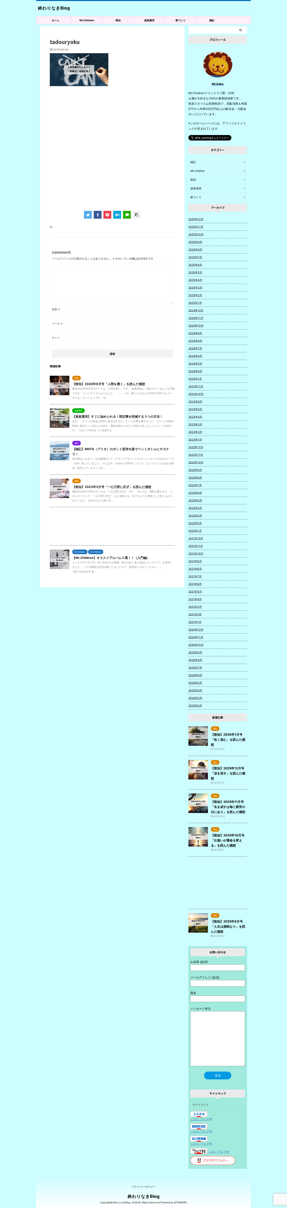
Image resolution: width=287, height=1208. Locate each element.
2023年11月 (195, 386)
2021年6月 (195, 584)
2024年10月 (196, 325)
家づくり (181, 20)
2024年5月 (195, 363)
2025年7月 (195, 257)
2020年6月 (195, 675)
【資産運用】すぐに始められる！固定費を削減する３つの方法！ (117, 416)
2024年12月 (195, 310)
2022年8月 (195, 477)
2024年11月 (195, 318)
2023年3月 (195, 424)
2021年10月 (195, 553)
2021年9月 (195, 561)
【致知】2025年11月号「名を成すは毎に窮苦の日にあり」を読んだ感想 (228, 807)
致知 (118, 20)
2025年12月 (195, 219)
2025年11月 (195, 226)
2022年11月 (195, 454)
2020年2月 (195, 705)
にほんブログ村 (201, 1119)
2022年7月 (195, 485)
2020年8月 (195, 660)
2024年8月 (195, 340)
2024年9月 (195, 333)
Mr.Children (86, 20)
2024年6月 (195, 356)
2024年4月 (195, 371)
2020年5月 (195, 682)
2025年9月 (195, 242)
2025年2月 (195, 295)
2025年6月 (195, 264)
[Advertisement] (112, 121)
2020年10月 (196, 644)
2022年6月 (195, 492)
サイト (56, 337)
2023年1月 (195, 439)
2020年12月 (195, 629)
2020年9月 (195, 652)
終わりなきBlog (54, 8)
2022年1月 (195, 530)
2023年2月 (195, 432)
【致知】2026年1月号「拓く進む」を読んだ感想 (228, 740)
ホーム (55, 20)
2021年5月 (195, 591)
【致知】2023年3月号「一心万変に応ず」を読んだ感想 (111, 487)
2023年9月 (195, 401)
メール (57, 323)
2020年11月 (195, 637)
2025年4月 (195, 280)
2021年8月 (195, 568)
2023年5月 (195, 409)
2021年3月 (195, 606)
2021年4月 (195, 599)
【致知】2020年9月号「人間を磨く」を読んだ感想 (108, 384)
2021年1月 (194, 622)
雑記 (211, 20)
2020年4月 (195, 690)
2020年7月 (195, 667)
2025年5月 (195, 272)
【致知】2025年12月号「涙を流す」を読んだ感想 (228, 773)
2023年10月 (196, 394)
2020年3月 (195, 698)
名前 (56, 309)
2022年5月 (195, 500)
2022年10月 (195, 462)
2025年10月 (196, 234)
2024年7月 (195, 348)
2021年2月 (195, 614)
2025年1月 (195, 302)
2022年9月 (195, 470)
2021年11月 (195, 546)
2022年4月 (195, 508)
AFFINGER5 (180, 1202)
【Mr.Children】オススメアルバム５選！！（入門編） (111, 558)
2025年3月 (195, 287)
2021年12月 (195, 538)
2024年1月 (195, 378)
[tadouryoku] (117, 215)
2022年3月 (195, 515)
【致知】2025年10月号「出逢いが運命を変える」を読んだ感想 (227, 840)
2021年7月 (195, 576)
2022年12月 (195, 447)
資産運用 (149, 20)
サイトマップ (200, 1104)
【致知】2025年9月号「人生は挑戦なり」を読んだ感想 (228, 926)
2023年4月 (195, 416)
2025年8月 (195, 249)
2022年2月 (195, 523)
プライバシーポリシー (143, 1186)
